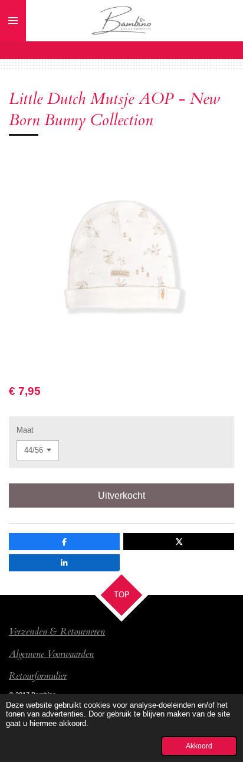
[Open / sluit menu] (13, 20)
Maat (25, 430)
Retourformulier (38, 675)
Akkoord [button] (199, 746)
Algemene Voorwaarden (51, 653)
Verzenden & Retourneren (57, 631)
